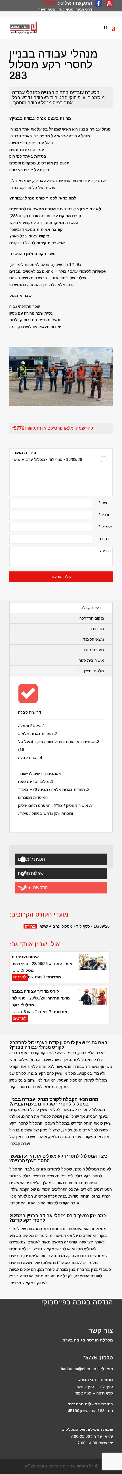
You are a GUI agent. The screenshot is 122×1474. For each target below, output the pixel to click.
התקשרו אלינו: (74, 3)
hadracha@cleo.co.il (80, 1369)
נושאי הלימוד (93, 639)
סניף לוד (66, 9)
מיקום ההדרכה (91, 618)
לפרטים (19, 977)
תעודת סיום (94, 650)
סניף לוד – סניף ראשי (95, 1386)
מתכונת (97, 628)
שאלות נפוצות (31, 873)
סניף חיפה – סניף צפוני (94, 1393)
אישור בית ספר (91, 660)
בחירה (30, 926)
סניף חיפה (46, 9)
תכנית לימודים (31, 859)
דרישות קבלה (92, 607)
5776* (49, 3)
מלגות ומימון (94, 671)
